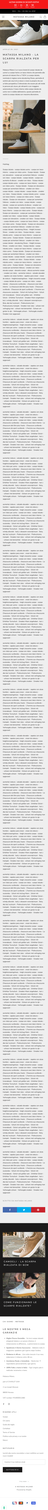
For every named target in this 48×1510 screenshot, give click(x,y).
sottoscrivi (12, 1470)
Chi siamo (6, 1421)
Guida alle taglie (8, 1424)
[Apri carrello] (45, 17)
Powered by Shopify (24, 1490)
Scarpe (5, 1417)
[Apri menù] (3, 17)
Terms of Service (9, 1432)
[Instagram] (9, 1403)
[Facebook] (3, 1403)
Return (5, 1440)
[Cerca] (41, 17)
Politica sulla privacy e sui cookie (14, 1436)
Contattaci (6, 1428)
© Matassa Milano (24, 1486)
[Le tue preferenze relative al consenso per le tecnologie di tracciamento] (4, 1508)
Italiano (23, 1481)
